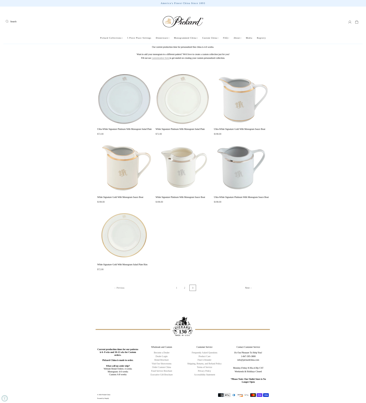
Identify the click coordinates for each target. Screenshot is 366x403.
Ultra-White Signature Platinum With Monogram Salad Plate (124, 129)
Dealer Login (162, 356)
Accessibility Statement (204, 374)
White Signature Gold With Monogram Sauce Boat (120, 197)
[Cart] (356, 21)
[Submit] (9, 21)
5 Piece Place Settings (139, 38)
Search (13, 21)
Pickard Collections (110, 38)
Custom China (209, 38)
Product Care (204, 356)
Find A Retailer (204, 360)
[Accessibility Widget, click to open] (4, 398)
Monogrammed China (185, 38)
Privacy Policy (204, 371)
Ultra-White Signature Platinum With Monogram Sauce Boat (241, 197)
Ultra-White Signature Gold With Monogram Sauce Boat (239, 129)
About (237, 38)
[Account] (350, 21)
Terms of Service (204, 367)
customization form (161, 58)
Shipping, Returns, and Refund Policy (204, 363)
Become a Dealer (161, 352)
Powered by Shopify (103, 398)
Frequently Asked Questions (204, 352)
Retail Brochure (161, 360)
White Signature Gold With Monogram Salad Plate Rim (122, 264)
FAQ (225, 38)
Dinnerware (162, 38)
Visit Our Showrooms (161, 363)
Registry (261, 38)
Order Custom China (161, 367)
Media (249, 38)
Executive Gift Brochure (162, 374)
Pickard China (106, 394)
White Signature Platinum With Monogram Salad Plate (180, 129)
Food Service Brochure (161, 371)
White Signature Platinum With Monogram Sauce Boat (180, 197)
